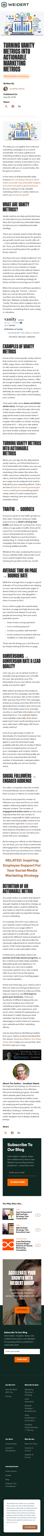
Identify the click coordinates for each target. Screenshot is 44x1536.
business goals (20, 195)
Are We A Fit (10, 1385)
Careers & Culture (29, 1449)
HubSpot (29, 824)
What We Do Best (32, 1385)
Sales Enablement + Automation (31, 1418)
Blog (7, 1480)
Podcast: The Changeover (10, 1485)
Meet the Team (31, 1444)
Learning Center (11, 1466)
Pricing (8, 1396)
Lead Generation (29, 1400)
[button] (38, 4)
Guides (8, 1475)
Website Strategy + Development (30, 1408)
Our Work (9, 1439)
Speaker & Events (29, 1456)
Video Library (11, 1471)
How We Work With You (11, 1391)
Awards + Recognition (10, 1449)
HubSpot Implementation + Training (31, 1427)
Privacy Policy (13, 1522)
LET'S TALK (22, 1310)
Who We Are (29, 1439)
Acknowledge (29, 1527)
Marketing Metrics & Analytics (16, 76)
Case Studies (10, 1444)
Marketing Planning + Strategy (29, 1392)
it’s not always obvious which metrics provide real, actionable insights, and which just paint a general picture (22, 183)
